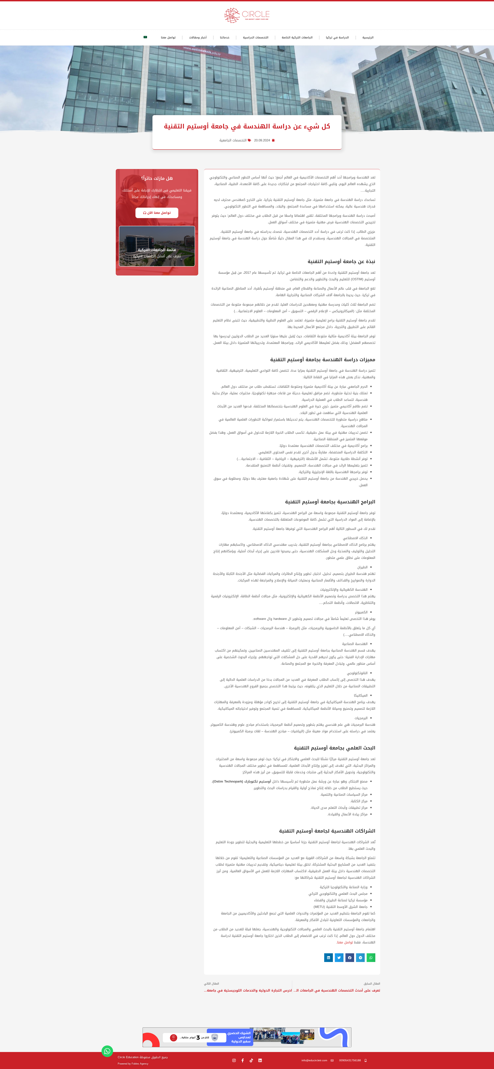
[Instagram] (234, 1060)
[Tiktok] (251, 1060)
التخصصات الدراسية (255, 37)
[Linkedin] (260, 1060)
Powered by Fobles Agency (133, 1063)
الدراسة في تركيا (337, 37)
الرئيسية (368, 37)
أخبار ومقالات (198, 37)
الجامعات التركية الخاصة (297, 37)
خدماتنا (224, 37)
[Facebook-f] (243, 1060)
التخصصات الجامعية (233, 140)
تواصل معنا (168, 37)
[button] (371, 957)
